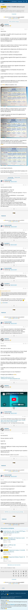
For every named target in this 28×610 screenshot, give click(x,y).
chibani (4, 546)
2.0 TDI (10, 534)
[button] (1, 591)
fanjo (4, 559)
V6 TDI (8, 553)
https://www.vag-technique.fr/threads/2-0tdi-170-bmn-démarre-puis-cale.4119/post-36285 (13, 421)
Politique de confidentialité (20, 593)
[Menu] (1, 1)
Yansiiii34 (5, 553)
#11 (25, 433)
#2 (25, 184)
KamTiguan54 (5, 534)
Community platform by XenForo (11, 596)
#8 (25, 343)
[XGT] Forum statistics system (8, 597)
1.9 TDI (8, 546)
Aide (2, 594)
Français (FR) (6, 591)
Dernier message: (11, 11)
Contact (2, 593)
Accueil (5, 594)
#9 (25, 390)
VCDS (3, 84)
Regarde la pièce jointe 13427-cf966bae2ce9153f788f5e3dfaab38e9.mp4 (10, 378)
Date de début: (11, 10)
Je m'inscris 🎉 (16, 18)
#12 (25, 479)
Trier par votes (17, 177)
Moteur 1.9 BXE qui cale (9, 545)
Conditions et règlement (9, 593)
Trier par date (10, 177)
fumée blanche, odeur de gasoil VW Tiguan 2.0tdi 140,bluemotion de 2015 (14, 531)
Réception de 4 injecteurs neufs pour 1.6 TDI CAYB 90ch (14, 538)
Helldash (3, 10)
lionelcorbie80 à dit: (5, 291)
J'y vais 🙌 (10, 18)
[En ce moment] (24, 1)
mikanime (5, 540)
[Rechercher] (26, 1)
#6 (25, 288)
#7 (25, 326)
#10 (25, 416)
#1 (26, 29)
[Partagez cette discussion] (25, 29)
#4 (25, 248)
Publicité (3, 215)
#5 (25, 273)
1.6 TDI (9, 540)
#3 (25, 230)
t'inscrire (12, 604)
